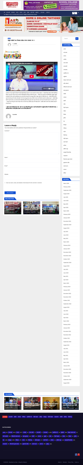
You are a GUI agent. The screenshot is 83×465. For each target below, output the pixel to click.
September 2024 (67, 224)
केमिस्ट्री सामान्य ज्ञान (67, 86)
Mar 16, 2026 (9, 407)
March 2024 (66, 241)
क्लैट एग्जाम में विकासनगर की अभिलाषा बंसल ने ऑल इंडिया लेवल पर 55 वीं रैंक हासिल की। (18, 107)
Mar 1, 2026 (28, 407)
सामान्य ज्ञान (65, 166)
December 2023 (67, 252)
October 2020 (66, 376)
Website (6, 174)
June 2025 (65, 200)
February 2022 (66, 324)
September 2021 (67, 341)
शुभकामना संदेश (66, 162)
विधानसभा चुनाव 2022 (67, 159)
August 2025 (66, 193)
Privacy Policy (70, 462)
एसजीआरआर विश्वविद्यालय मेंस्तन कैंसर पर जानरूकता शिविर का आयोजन (49, 209)
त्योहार (28, 12)
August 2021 (66, 345)
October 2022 (66, 300)
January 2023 (66, 290)
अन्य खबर (42, 12)
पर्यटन (25, 12)
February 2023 (66, 286)
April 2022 (65, 317)
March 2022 (66, 321)
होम (4, 12)
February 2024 (66, 245)
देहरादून (51, 206)
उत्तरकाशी (65, 66)
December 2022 (67, 293)
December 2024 (67, 221)
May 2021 (65, 355)
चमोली (64, 93)
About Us (60, 462)
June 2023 (65, 272)
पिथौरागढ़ (65, 135)
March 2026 (66, 183)
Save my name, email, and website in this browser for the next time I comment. (24, 182)
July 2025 (65, 197)
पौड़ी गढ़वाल (65, 138)
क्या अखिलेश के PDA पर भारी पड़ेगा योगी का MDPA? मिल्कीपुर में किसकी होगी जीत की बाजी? (20, 14)
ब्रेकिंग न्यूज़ (65, 148)
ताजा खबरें (8, 12)
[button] (78, 12)
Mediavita (25, 462)
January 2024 (66, 248)
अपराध (17, 12)
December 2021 (67, 331)
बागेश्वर (64, 145)
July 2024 (65, 231)
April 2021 (65, 358)
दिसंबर (64, 114)
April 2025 (65, 207)
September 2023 (67, 262)
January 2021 (66, 365)
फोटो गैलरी (32, 12)
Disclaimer (65, 462)
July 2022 (65, 310)
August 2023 (66, 266)
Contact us (77, 462)
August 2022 (66, 307)
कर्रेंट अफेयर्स (65, 83)
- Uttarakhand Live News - (13, 462)
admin (15, 43)
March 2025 (66, 210)
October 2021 (66, 338)
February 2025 (66, 214)
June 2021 (65, 352)
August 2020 (66, 383)
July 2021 (65, 348)
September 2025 (67, 190)
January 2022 (66, 328)
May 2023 (65, 276)
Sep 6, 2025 (66, 407)
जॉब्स (64, 104)
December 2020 (67, 369)
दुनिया (64, 117)
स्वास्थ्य (21, 12)
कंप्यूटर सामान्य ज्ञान (67, 80)
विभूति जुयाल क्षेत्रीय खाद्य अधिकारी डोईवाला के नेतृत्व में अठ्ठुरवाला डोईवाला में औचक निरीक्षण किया (32, 405)
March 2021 (66, 362)
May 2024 (65, 238)
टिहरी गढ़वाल (66, 107)
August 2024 (66, 228)
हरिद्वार (64, 172)
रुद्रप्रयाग (65, 155)
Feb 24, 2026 (47, 407)
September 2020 (67, 379)
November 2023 (67, 255)
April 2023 (65, 279)
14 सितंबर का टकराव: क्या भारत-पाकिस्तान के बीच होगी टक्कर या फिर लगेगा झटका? (70, 405)
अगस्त (64, 49)
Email (6, 165)
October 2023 (66, 259)
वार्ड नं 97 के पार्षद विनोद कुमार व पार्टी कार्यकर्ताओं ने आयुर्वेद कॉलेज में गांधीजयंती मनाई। (38, 107)
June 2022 (65, 314)
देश (64, 121)
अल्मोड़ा (64, 59)
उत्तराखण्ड (13, 12)
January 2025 (66, 217)
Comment (7, 130)
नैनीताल (65, 128)
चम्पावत (64, 97)
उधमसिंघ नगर (66, 73)
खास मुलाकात (66, 90)
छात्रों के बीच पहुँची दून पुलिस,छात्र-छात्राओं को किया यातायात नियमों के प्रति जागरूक (31, 209)
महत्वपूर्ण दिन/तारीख (67, 152)
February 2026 (66, 186)
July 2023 (65, 269)
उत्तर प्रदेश (65, 62)
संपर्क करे (48, 12)
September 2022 (67, 303)
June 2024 (65, 235)
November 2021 (67, 334)
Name (6, 157)
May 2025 (65, 204)
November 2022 (67, 297)
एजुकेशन (36, 12)
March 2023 (66, 283)
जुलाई (64, 100)
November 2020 (67, 372)
